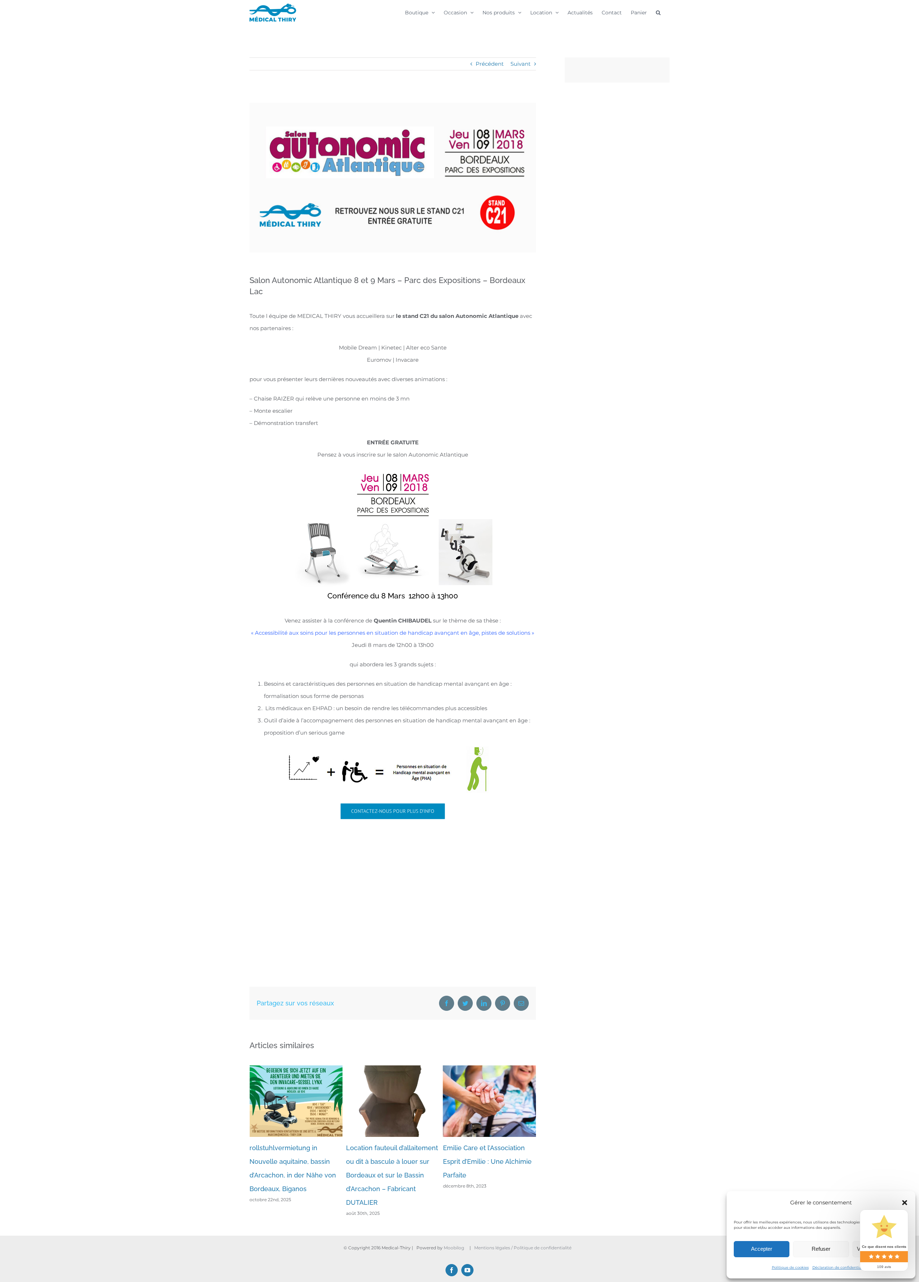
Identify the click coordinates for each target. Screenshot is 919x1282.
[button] (904, 1202)
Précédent (490, 63)
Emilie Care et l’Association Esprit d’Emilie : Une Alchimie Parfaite (390, 1161)
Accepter (761, 1249)
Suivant (520, 63)
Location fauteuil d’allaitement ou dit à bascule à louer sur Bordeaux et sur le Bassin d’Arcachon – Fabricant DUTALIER (295, 1175)
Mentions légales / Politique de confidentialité (523, 1247)
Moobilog (454, 1247)
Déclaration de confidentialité (839, 1267)
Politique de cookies (790, 1267)
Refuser (821, 1249)
